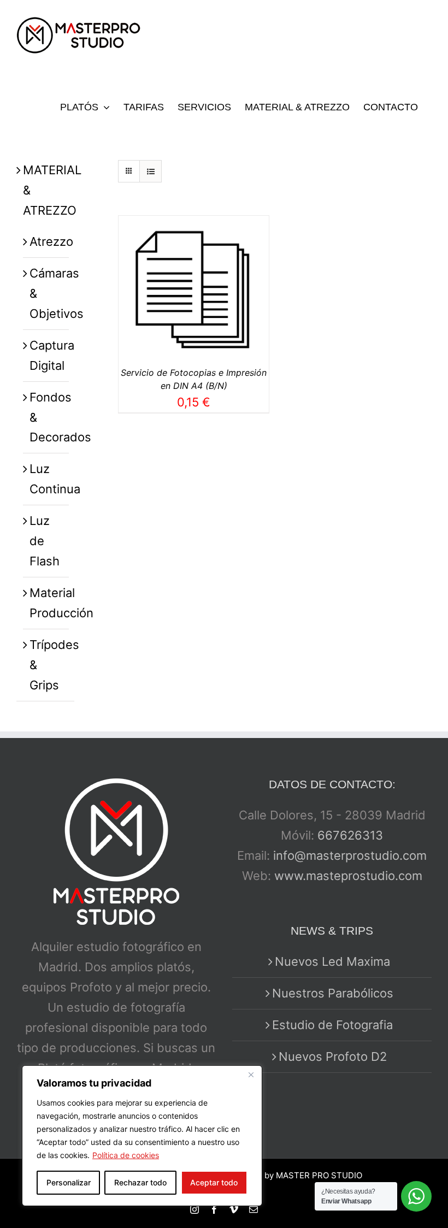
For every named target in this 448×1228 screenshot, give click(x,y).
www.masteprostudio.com (348, 876)
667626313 (350, 835)
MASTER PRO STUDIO (319, 1175)
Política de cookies (125, 1155)
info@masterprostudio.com (350, 855)
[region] (142, 1135)
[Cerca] (250, 1074)
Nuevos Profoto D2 (333, 1056)
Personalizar (68, 1182)
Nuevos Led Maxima (332, 961)
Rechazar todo (140, 1182)
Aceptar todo (214, 1182)
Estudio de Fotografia (332, 1025)
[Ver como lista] (150, 171)
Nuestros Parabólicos (332, 993)
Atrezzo (51, 241)
